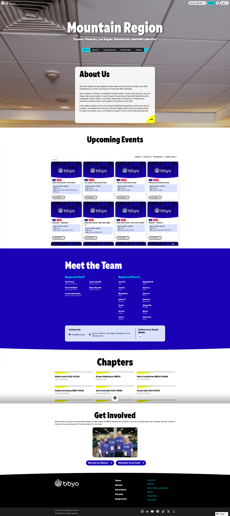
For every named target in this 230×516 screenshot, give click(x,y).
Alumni (119, 485)
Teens (118, 480)
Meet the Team (126, 50)
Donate (211, 3)
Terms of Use (151, 500)
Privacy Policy (152, 496)
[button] (2, 3)
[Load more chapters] (115, 398)
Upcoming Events (110, 50)
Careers (150, 492)
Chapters (139, 50)
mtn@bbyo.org (78, 334)
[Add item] (146, 50)
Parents (119, 494)
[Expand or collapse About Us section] (150, 119)
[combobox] (221, 514)
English (222, 514)
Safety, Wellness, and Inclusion (158, 488)
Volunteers (120, 489)
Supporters (121, 498)
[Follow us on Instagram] (140, 337)
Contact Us (151, 480)
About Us (95, 50)
